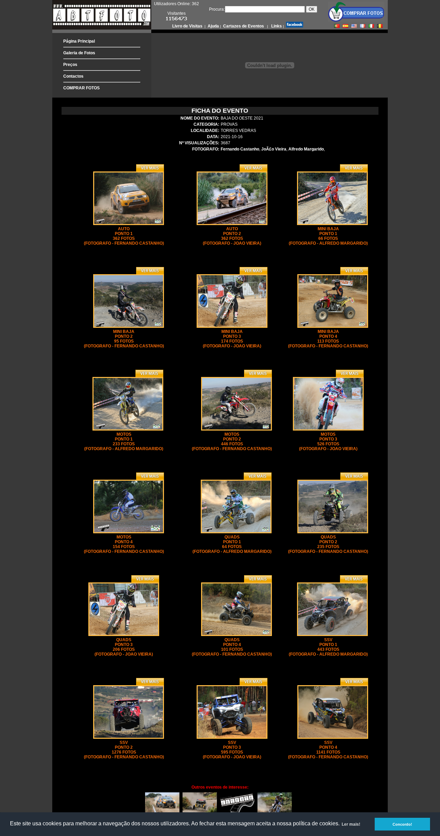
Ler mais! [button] (351, 824)
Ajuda (213, 26)
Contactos (73, 76)
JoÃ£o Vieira (273, 149)
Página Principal (79, 41)
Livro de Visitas (188, 26)
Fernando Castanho (240, 149)
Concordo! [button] (402, 824)
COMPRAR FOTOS (81, 88)
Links (276, 26)
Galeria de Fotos (79, 53)
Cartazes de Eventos (243, 26)
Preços (70, 64)
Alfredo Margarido (306, 149)
